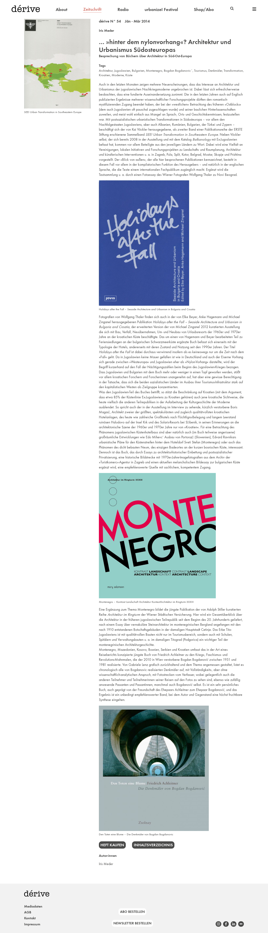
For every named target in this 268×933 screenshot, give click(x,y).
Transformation (233, 70)
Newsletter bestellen (132, 923)
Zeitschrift (92, 9)
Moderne (118, 75)
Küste (128, 75)
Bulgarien (138, 70)
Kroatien (104, 75)
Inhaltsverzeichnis (153, 845)
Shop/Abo (204, 9)
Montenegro (154, 70)
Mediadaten (33, 906)
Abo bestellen (132, 911)
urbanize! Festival (161, 9)
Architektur (106, 70)
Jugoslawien (122, 70)
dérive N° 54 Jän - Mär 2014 (124, 21)
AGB (27, 912)
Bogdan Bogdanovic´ (178, 70)
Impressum (32, 924)
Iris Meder (106, 30)
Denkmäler (215, 70)
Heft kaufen (112, 845)
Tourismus (200, 70)
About (61, 9)
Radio (123, 9)
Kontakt (30, 918)
